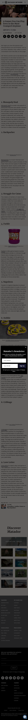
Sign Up (22, 366)
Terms (17, 369)
